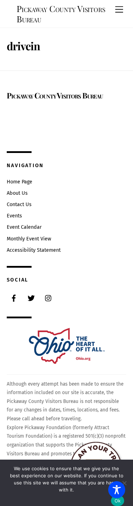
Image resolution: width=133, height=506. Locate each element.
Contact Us (19, 204)
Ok (118, 501)
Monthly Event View (29, 239)
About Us (17, 193)
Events (14, 216)
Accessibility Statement (34, 250)
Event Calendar (24, 227)
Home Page (19, 182)
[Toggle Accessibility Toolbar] (116, 490)
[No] (124, 483)
